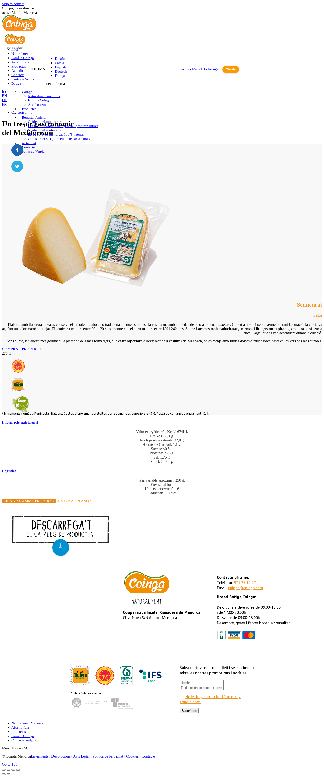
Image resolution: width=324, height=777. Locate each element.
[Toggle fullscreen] (13, 770)
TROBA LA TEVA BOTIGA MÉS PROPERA (70, 573)
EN (4, 96)
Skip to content (13, 4)
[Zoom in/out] (18, 770)
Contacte (148, 756)
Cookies (132, 756)
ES (4, 91)
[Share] (8, 770)
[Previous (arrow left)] (4, 774)
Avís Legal (81, 756)
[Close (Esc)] (4, 770)
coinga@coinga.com (245, 588)
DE (4, 100)
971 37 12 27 (245, 582)
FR (4, 104)
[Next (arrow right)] (8, 774)
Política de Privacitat (108, 756)
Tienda (231, 69)
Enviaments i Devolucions (50, 756)
